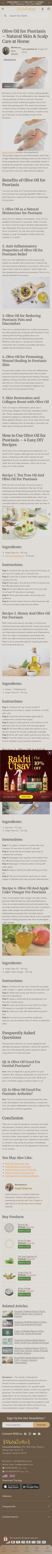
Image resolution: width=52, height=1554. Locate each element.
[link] (26, 776)
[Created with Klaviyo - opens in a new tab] (26, 803)
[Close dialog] (49, 752)
